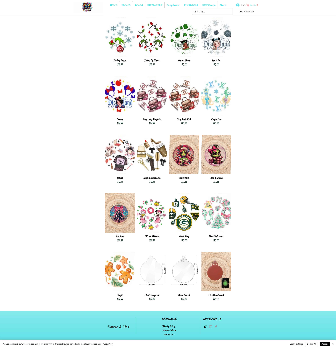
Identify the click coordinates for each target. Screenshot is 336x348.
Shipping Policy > (169, 326)
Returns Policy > (169, 330)
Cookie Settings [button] (296, 343)
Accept (324, 343)
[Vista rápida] (120, 37)
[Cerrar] (332, 344)
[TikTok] (205, 327)
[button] (126, 5)
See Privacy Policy (105, 343)
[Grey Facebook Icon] (216, 327)
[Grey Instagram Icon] (211, 327)
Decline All (311, 343)
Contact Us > (169, 334)
